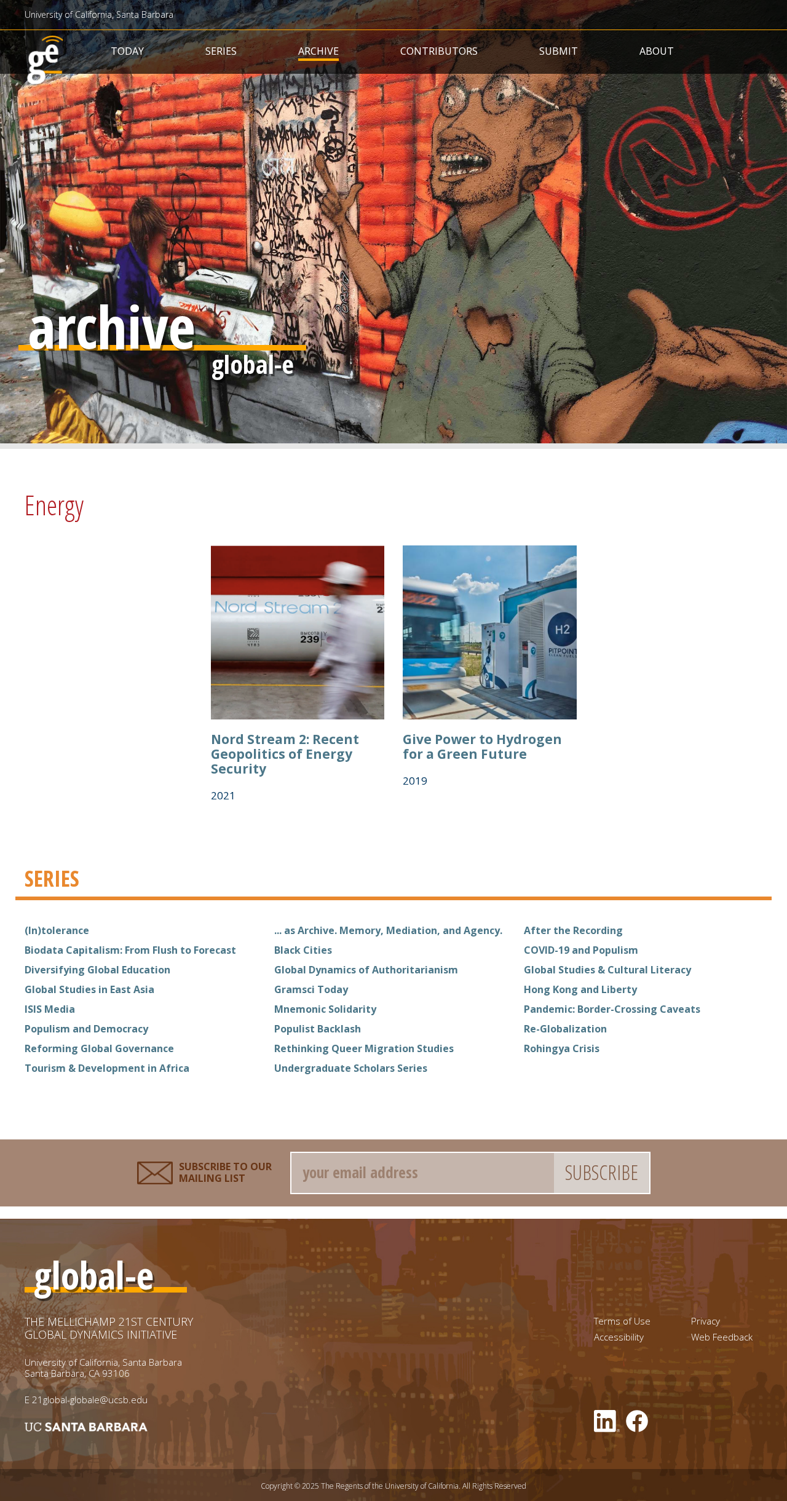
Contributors (439, 51)
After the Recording (573, 930)
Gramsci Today (311, 989)
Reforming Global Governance (99, 1048)
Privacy (705, 1321)
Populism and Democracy (86, 1029)
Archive (318, 51)
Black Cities (303, 950)
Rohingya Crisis (561, 1048)
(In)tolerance (57, 930)
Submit (558, 51)
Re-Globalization (565, 1029)
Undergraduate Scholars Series (350, 1068)
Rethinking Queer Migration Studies (364, 1048)
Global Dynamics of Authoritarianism (366, 969)
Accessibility (619, 1337)
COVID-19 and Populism (581, 950)
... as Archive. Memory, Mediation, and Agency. (388, 930)
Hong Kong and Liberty (580, 989)
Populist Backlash (317, 1029)
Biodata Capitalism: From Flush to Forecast (130, 950)
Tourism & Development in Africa (107, 1068)
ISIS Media (50, 1009)
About (656, 51)
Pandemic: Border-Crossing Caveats (612, 1009)
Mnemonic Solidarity (325, 1009)
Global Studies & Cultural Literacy (607, 969)
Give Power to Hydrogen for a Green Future (482, 746)
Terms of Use (622, 1321)
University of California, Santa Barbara (99, 14)
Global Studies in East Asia (89, 989)
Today (127, 51)
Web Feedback (722, 1337)
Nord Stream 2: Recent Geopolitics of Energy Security (285, 754)
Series (221, 51)
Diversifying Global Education (97, 969)
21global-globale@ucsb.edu (90, 1399)
